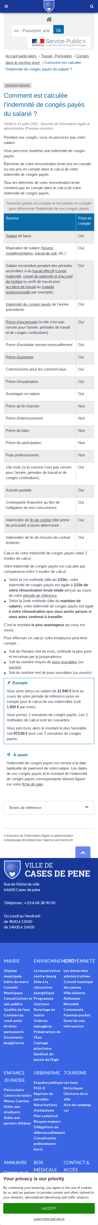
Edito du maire (16, 981)
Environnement (54, 961)
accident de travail (20, 287)
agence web (52, 840)
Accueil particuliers (21, 56)
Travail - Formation (57, 56)
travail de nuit (46, 253)
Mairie (12, 961)
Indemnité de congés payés (28, 304)
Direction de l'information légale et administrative (40, 836)
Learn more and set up (49, 1218)
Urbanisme (47, 1072)
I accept (49, 1208)
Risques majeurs (47, 1121)
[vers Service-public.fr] (59, 42)
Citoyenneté (79, 961)
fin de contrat (40, 520)
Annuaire (15, 1162)
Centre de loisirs (18, 1095)
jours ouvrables (64, 662)
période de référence (40, 595)
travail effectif (43, 271)
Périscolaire (14, 1090)
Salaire (11, 236)
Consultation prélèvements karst (45, 1143)
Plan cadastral (46, 1116)
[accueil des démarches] (49, 19)
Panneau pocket (77, 1015)
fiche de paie (32, 784)
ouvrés (14, 667)
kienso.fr (67, 840)
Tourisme (75, 1072)
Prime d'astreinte (19, 357)
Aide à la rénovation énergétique (44, 987)
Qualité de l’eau (17, 1009)
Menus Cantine (16, 1101)
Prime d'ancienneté (21, 322)
